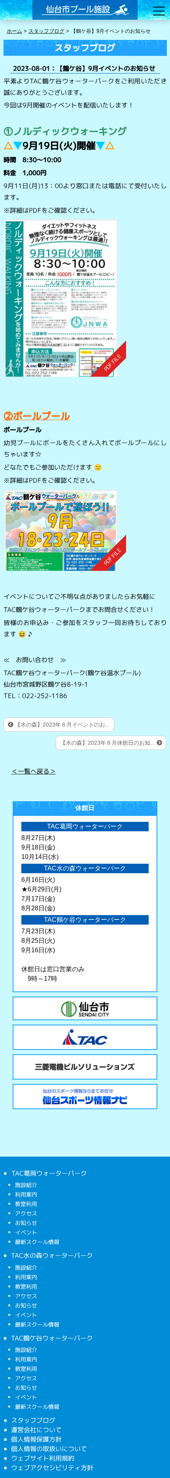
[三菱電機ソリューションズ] (85, 1067)
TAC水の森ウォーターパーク (52, 1255)
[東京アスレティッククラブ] (85, 1037)
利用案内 (26, 1194)
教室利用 (26, 1204)
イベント (26, 1232)
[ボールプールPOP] (65, 530)
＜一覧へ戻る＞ (33, 770)
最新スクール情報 (37, 1242)
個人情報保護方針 (36, 1439)
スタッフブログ (33, 1420)
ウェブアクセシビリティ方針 (52, 1467)
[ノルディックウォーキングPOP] (64, 298)
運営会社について (36, 1429)
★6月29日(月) (41, 889)
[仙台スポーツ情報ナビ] (85, 1096)
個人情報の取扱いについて (49, 1448)
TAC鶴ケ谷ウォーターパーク (52, 1337)
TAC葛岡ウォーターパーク (49, 1173)
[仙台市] (85, 1009)
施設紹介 (26, 1185)
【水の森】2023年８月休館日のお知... (108, 743)
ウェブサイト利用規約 (42, 1458)
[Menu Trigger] (159, 11)
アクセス (26, 1213)
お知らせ (26, 1223)
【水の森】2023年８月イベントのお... (61, 724)
